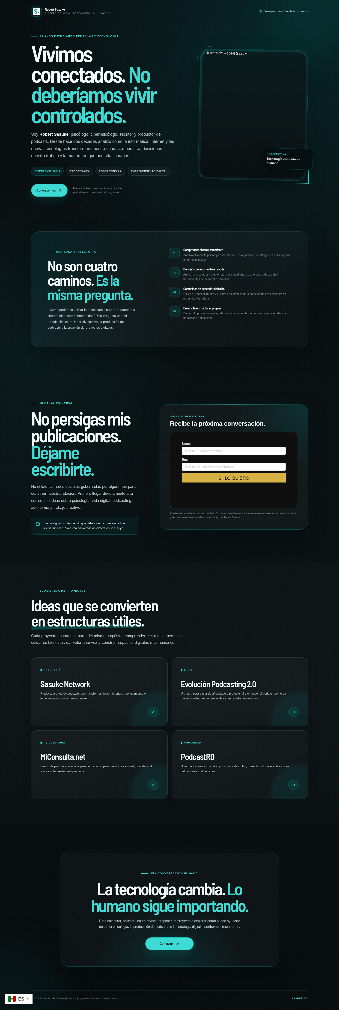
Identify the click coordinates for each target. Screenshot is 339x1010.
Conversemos (46, 190)
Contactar (166, 943)
